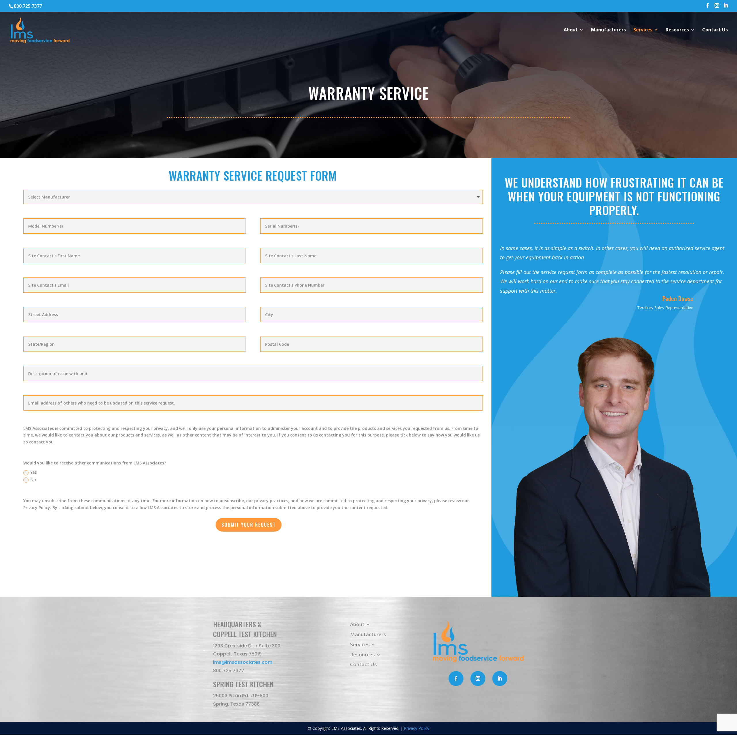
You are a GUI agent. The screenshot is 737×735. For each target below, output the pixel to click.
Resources (677, 30)
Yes (33, 472)
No (33, 479)
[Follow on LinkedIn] (499, 678)
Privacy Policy (416, 728)
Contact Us (715, 30)
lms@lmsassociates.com (242, 662)
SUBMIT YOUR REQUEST (248, 524)
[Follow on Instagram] (477, 678)
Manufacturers (608, 30)
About (571, 30)
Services (642, 30)
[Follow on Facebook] (456, 678)
